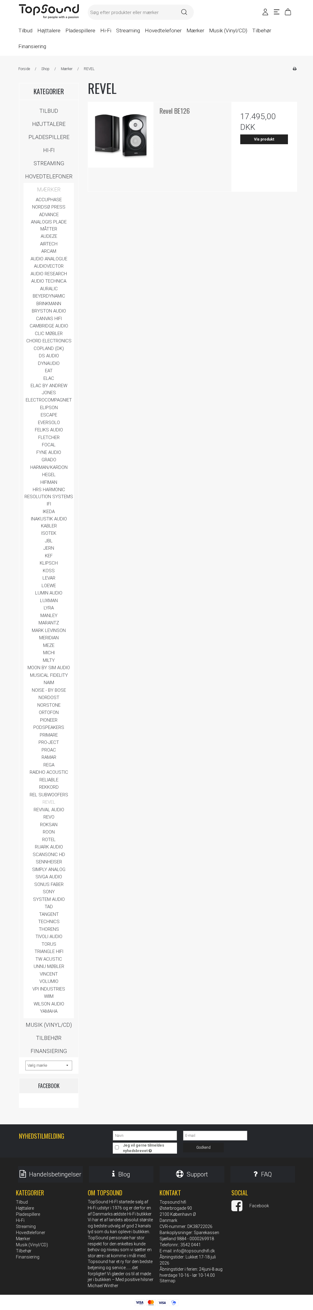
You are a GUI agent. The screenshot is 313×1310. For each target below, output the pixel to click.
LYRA (49, 608)
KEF (49, 556)
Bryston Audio (49, 311)
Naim (49, 682)
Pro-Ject (49, 742)
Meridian (49, 638)
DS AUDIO (49, 356)
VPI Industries (48, 989)
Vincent (49, 974)
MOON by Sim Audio (49, 667)
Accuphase (49, 199)
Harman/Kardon (49, 467)
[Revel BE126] (120, 134)
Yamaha (48, 1011)
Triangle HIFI (49, 951)
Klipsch (49, 563)
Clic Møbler (49, 333)
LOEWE (49, 585)
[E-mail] (215, 1135)
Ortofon (49, 712)
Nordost (49, 697)
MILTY (49, 660)
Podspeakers (48, 727)
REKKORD (49, 787)
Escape (49, 415)
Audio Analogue (49, 259)
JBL (49, 541)
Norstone (49, 705)
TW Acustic (48, 959)
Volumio (48, 981)
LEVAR (48, 578)
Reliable (48, 780)
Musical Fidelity (49, 675)
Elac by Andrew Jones (49, 389)
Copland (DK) (49, 348)
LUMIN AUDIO (48, 593)
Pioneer (48, 720)
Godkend (203, 1147)
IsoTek (48, 533)
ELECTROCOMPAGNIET (49, 400)
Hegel (49, 474)
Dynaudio (49, 363)
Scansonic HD (49, 854)
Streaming (49, 163)
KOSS (49, 570)
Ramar (49, 757)
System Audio (49, 899)
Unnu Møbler (49, 966)
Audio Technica (48, 281)
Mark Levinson (49, 630)
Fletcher (49, 437)
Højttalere (48, 124)
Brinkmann (48, 303)
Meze (48, 645)
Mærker (49, 189)
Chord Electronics (49, 341)
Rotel (49, 839)
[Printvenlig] (294, 69)
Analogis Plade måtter (49, 225)
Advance (49, 214)
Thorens (49, 929)
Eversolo (49, 422)
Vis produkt (264, 139)
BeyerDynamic (49, 296)
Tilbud (48, 111)
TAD (49, 906)
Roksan (48, 824)
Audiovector (49, 266)
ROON (49, 832)
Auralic (49, 288)
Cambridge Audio (49, 326)
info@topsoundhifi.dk (194, 1250)
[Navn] (145, 1135)
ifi (49, 504)
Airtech (48, 244)
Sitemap (167, 1280)
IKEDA (49, 511)
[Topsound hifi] (49, 11)
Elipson (49, 407)
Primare (49, 735)
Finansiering (49, 1051)
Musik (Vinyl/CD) (49, 1025)
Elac (48, 378)
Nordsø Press (48, 207)
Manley (48, 615)
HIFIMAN (48, 482)
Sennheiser (49, 862)
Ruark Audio (49, 847)
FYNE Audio (48, 452)
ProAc (49, 750)
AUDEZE (49, 236)
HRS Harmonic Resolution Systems (48, 493)
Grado (49, 459)
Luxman (49, 600)
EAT (49, 370)
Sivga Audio (48, 877)
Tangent (49, 914)
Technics (49, 921)
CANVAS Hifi (49, 318)
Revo (48, 817)
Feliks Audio (49, 430)
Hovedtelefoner (48, 176)
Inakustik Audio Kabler (49, 522)
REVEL (48, 802)
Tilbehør (48, 1038)
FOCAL (49, 445)
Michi (49, 652)
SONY (49, 891)
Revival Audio (49, 809)
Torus (49, 944)
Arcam (48, 251)
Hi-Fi (49, 150)
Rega (48, 765)
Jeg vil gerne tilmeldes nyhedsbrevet (149, 1148)
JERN (48, 548)
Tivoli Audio (48, 936)
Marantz (49, 623)
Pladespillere (48, 137)
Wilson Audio (49, 1004)
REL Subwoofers (49, 795)
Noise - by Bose (49, 690)
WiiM (48, 996)
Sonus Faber (49, 884)
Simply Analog (48, 869)
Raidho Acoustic (49, 772)
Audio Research (49, 274)
